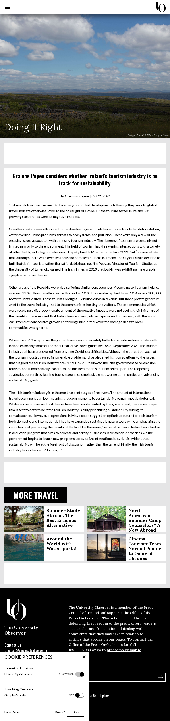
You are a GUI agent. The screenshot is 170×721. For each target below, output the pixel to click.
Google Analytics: (39, 695)
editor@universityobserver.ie (27, 650)
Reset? (60, 712)
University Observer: (39, 674)
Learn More (12, 712)
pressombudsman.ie (124, 650)
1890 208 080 (80, 650)
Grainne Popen (77, 196)
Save (75, 712)
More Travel (35, 495)
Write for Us (89, 695)
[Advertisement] (85, 153)
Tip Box (104, 695)
